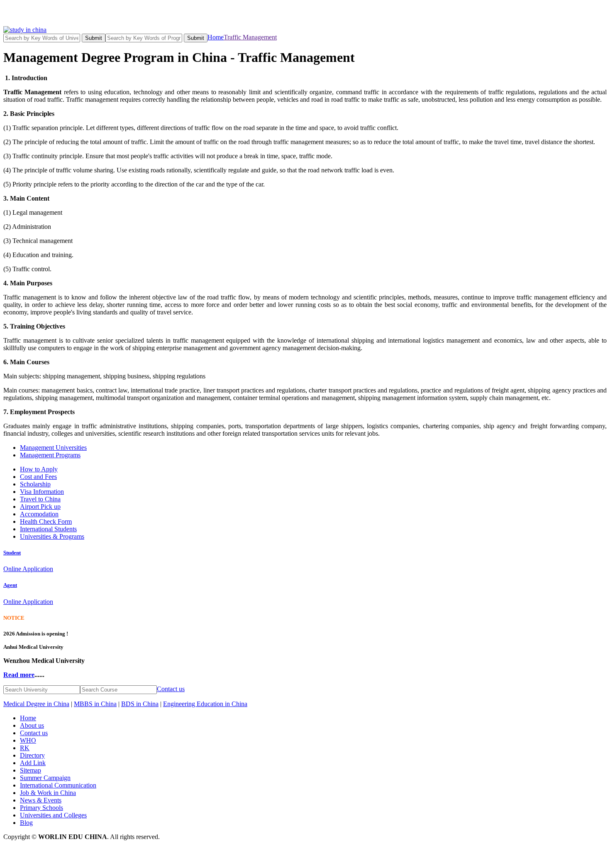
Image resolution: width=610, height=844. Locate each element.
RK (24, 747)
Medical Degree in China (36, 703)
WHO (28, 740)
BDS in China (140, 703)
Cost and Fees (38, 476)
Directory (32, 755)
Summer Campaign (45, 777)
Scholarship (35, 484)
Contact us (171, 688)
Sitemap (30, 770)
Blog (26, 822)
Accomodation (39, 514)
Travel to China (40, 499)
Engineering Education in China (205, 703)
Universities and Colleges (53, 815)
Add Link (33, 762)
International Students (48, 528)
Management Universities (53, 447)
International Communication (58, 785)
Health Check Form (46, 521)
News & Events (40, 800)
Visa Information (42, 491)
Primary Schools (41, 807)
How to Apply (39, 469)
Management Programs (50, 455)
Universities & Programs (52, 536)
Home (215, 37)
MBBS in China (95, 703)
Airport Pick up (40, 506)
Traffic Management (250, 37)
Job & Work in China (48, 792)
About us (32, 725)
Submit (93, 38)
